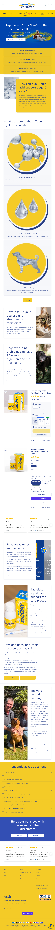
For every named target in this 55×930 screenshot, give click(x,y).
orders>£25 (46, 13)
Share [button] (34, 440)
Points (5, 878)
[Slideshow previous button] (4, 525)
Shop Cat (20, 39)
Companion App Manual (41, 888)
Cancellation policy (36, 926)
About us (38, 875)
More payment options (41, 502)
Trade (37, 878)
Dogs (5, 872)
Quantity (33, 469)
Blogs (21, 878)
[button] (3, 5)
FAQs (21, 875)
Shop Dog (10, 39)
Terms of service (47, 925)
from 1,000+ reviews (23, 13)
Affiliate (38, 882)
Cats (5, 875)
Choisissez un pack (41, 431)
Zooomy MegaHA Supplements (14, 925)
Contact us (38, 872)
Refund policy (32, 925)
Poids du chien (38, 404)
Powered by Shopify (24, 925)
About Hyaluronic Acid (25, 872)
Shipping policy (19, 926)
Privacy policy (39, 925)
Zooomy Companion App (42, 885)
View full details (46, 440)
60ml (34, 466)
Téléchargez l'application (41, 434)
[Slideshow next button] (51, 525)
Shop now (27, 300)
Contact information (27, 926)
